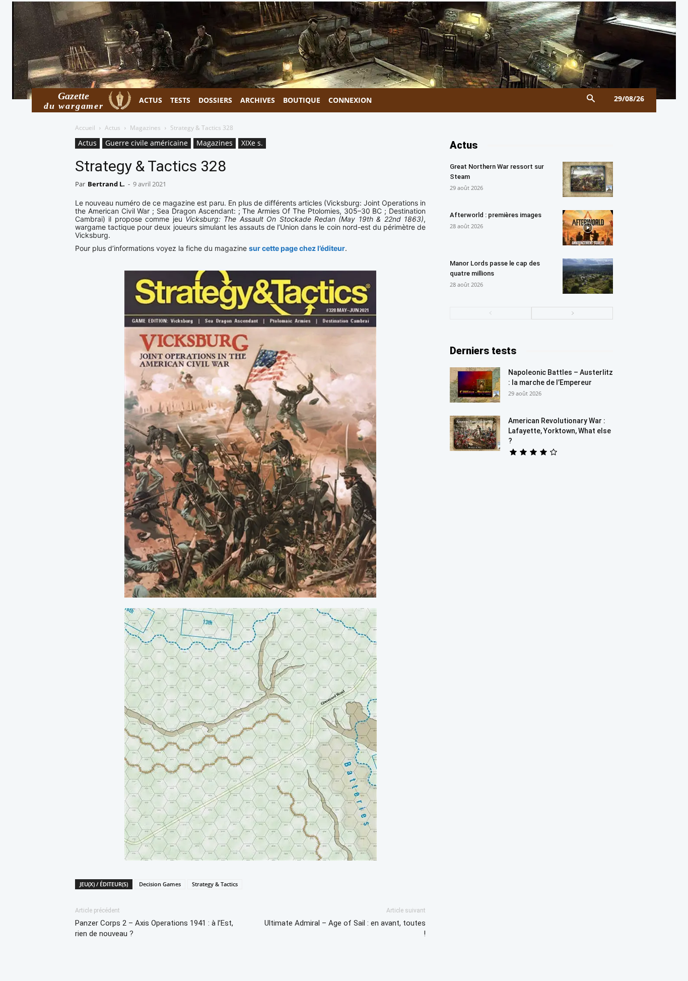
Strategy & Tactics (215, 884)
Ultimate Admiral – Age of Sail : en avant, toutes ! (345, 928)
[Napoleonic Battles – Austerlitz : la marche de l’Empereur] (475, 385)
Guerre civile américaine (146, 143)
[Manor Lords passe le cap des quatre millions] (588, 276)
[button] (591, 99)
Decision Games (160, 884)
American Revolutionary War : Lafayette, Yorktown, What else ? (559, 431)
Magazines (145, 127)
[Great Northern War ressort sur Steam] (588, 179)
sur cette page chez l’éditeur (297, 248)
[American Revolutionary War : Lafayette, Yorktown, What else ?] (475, 433)
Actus (112, 127)
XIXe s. (252, 143)
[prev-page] (490, 313)
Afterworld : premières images (495, 215)
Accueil (85, 127)
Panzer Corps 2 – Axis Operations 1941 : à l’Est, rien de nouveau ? (154, 928)
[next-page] (572, 313)
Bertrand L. (106, 183)
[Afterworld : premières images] (588, 227)
